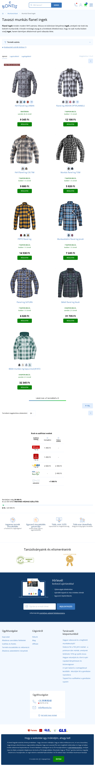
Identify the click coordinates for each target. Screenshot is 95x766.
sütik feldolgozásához (75, 747)
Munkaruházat (13, 13)
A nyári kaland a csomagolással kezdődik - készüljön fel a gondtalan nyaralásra (76, 671)
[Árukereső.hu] (25, 560)
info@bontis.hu (45, 707)
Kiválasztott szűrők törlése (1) (15, 47)
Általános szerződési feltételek (14, 640)
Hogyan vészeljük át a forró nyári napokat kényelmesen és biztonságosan (75, 660)
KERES (56, 5)
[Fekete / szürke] (19, 365)
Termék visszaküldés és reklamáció (15, 647)
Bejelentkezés (66, 606)
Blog (34, 640)
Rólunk (35, 637)
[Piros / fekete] (21, 235)
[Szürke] (20, 102)
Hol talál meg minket (49, 715)
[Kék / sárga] (26, 168)
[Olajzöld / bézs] (22, 168)
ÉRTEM (58, 759)
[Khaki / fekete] (24, 235)
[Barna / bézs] (22, 365)
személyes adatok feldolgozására (52, 613)
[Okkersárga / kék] (28, 235)
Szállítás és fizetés (9, 644)
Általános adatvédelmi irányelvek (15, 651)
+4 (31, 102)
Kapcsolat (6, 637)
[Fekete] (17, 102)
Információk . (47, 613)
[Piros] (27, 102)
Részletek (24, 124)
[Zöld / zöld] (29, 365)
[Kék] (24, 102)
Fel (88, 406)
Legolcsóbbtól (14, 56)
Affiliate (35, 644)
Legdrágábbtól (26, 56)
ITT (40, 759)
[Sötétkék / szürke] (26, 365)
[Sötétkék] (73, 102)
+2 (77, 102)
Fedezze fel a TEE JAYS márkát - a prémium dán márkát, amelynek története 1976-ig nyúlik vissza (75, 650)
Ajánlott (4, 56)
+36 (45, 700)
